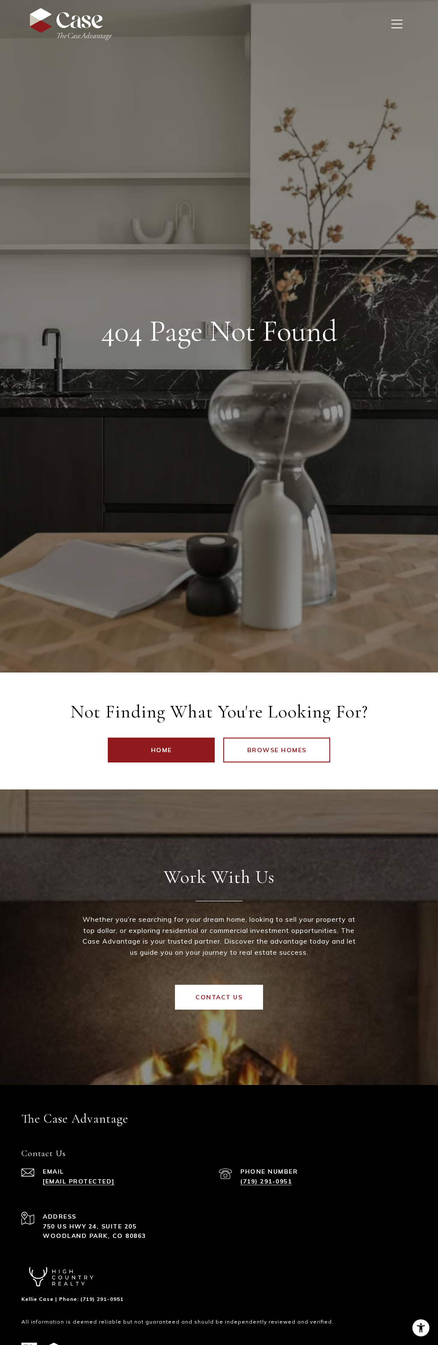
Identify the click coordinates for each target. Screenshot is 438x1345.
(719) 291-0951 (266, 1181)
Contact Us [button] (219, 997)
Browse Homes (277, 750)
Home (161, 750)
